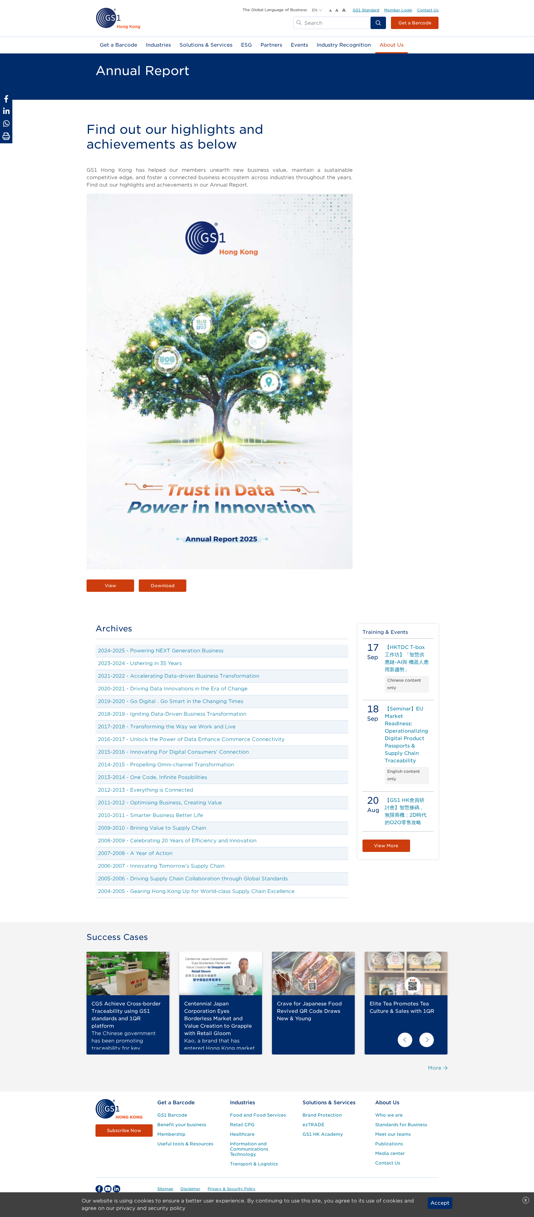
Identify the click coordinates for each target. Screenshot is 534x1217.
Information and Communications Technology (249, 1149)
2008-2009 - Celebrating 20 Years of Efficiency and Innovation (177, 841)
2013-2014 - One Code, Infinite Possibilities (152, 777)
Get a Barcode (414, 22)
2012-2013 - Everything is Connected (145, 790)
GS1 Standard (366, 10)
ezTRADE (313, 1124)
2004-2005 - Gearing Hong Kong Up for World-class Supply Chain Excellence (196, 891)
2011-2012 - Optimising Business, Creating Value (160, 803)
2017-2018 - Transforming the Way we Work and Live (166, 727)
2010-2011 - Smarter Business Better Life (150, 815)
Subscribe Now (124, 1130)
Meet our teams (393, 1134)
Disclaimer (190, 1188)
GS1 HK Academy (323, 1134)
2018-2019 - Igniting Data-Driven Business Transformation (172, 714)
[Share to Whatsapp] (6, 123)
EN (314, 10)
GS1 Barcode (172, 1115)
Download (163, 585)
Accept (439, 1203)
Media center (390, 1153)
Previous (405, 1040)
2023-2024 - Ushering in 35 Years (140, 663)
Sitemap (165, 1188)
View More (386, 845)
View (110, 585)
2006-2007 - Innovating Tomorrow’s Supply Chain (161, 866)
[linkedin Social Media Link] (116, 1189)
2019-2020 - (114, 701)
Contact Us (428, 10)
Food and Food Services (258, 1115)
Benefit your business (181, 1124)
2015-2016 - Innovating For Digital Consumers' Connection (173, 752)
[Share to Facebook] (6, 99)
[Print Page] (6, 136)
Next (426, 1040)
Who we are (389, 1115)
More (434, 1068)
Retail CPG (242, 1124)
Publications (389, 1143)
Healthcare (242, 1134)
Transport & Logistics (254, 1163)
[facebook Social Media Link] (99, 1189)
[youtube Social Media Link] (108, 1189)
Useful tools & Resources (185, 1143)
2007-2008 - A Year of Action (135, 853)
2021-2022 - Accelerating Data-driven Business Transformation (178, 676)
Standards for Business (401, 1124)
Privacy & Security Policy (232, 1188)
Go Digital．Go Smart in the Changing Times (186, 701)
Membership (171, 1134)
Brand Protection (322, 1115)
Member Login (398, 10)
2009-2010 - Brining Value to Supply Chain (152, 828)
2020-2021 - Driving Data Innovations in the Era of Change (173, 689)
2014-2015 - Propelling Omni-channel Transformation (166, 765)
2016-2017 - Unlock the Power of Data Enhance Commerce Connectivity (191, 739)
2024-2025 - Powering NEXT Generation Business (160, 651)
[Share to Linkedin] (6, 111)
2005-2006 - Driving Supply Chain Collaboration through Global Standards (193, 879)
